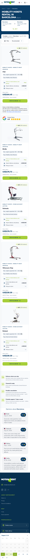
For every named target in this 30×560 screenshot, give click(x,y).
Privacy (3, 501)
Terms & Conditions (6, 503)
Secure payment (5, 514)
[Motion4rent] (9, 2)
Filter (6, 41)
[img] (9, 2)
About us (3, 498)
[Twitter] (8, 490)
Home (3, 8)
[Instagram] (2, 490)
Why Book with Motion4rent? (14, 111)
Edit (15, 29)
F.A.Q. (2, 512)
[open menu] (2, 3)
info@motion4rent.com (9, 485)
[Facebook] (5, 490)
